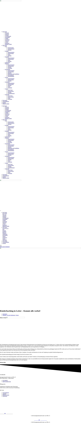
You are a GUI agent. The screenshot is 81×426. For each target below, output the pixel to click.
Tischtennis (7, 82)
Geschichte (7, 39)
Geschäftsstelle (8, 36)
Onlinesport (7, 62)
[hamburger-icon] (0, 210)
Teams (9, 54)
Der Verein (5, 31)
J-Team (6, 42)
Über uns (7, 32)
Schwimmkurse (11, 75)
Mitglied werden (8, 44)
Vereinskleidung (11, 76)
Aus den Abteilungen (11, 315)
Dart (6, 46)
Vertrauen (7, 40)
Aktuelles (7, 34)
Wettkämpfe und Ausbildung (13, 74)
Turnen (6, 88)
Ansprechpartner (11, 48)
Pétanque (7, 63)
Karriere (4, 102)
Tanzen (6, 77)
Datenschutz (78, 417)
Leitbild (6, 38)
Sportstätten (7, 37)
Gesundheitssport (11, 93)
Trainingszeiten (11, 47)
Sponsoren (7, 43)
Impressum (73, 417)
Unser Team (10, 90)
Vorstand (7, 35)
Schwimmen (7, 69)
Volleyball (7, 94)
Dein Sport (5, 45)
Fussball (6, 51)
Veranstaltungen (6, 101)
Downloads (5, 100)
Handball (7, 56)
